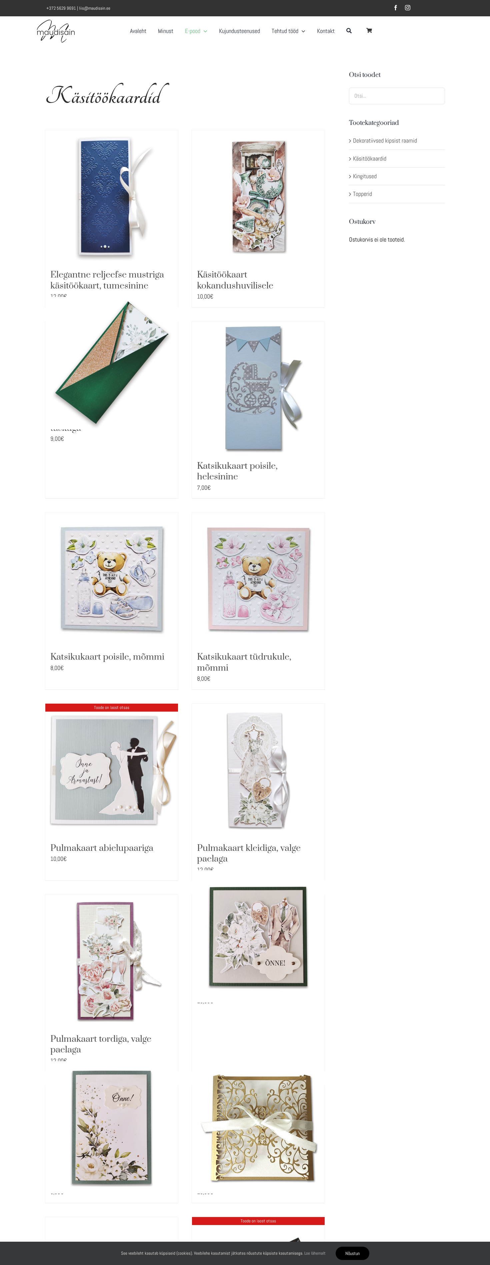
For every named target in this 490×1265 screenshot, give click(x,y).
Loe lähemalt (315, 1253)
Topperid (362, 194)
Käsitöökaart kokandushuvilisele (235, 280)
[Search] (349, 28)
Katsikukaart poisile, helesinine (237, 471)
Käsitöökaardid (369, 158)
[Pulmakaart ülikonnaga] (258, 936)
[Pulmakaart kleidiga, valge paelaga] (258, 770)
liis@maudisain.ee (94, 8)
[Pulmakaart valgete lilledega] (111, 1127)
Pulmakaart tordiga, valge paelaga (100, 1044)
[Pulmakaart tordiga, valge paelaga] (111, 961)
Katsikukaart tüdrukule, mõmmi (244, 662)
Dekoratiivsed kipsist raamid (385, 140)
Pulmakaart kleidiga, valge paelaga (249, 854)
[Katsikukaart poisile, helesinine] (258, 387)
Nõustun (352, 1253)
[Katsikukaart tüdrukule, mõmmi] (258, 578)
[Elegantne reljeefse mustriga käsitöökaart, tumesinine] (111, 196)
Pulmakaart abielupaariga (101, 848)
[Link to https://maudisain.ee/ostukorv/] (369, 30)
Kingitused (365, 176)
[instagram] (407, 7)
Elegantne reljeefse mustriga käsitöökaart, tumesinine (107, 280)
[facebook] (395, 7)
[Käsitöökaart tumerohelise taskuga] (111, 363)
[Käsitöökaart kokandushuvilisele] (258, 196)
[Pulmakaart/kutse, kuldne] (258, 1127)
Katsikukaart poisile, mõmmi (107, 657)
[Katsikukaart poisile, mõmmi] (111, 578)
